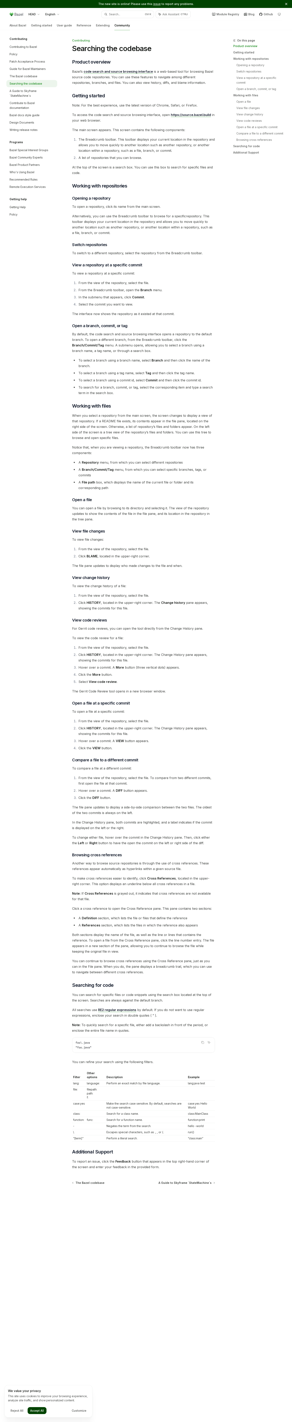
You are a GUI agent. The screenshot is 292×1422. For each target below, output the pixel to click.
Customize (79, 1410)
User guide (64, 25)
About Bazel (18, 25)
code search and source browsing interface (118, 71)
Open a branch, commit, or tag (256, 89)
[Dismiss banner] (286, 4)
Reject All (17, 1410)
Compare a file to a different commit (259, 133)
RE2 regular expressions (117, 1010)
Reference (84, 25)
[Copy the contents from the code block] (202, 1042)
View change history (249, 114)
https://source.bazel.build (191, 115)
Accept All (37, 1410)
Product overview (245, 46)
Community (122, 25)
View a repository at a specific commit (256, 80)
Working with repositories (251, 58)
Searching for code (246, 146)
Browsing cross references (254, 139)
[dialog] (48, 1401)
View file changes (248, 108)
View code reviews (249, 120)
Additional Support (246, 152)
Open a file (243, 101)
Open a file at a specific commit (256, 127)
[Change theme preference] (279, 14)
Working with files (245, 95)
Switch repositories (248, 71)
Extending (103, 25)
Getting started (41, 25)
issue (157, 4)
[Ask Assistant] (209, 1042)
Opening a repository (250, 65)
